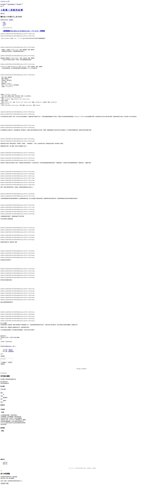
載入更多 (2, 356)
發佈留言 (2, 364)
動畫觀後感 (11, 351)
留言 (9, 346)
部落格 (4, 24)
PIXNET (72, 468)
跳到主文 (3, 13)
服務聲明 (94, 468)
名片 (4, 25)
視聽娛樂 (10, 349)
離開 (7, 483)
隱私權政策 (89, 468)
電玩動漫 (11, 19)
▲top (2, 353)
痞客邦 (6, 346)
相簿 (4, 22)
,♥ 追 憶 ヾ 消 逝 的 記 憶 (12, 10)
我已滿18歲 (3, 483)
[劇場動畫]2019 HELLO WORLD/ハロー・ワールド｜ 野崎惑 (24, 31)
